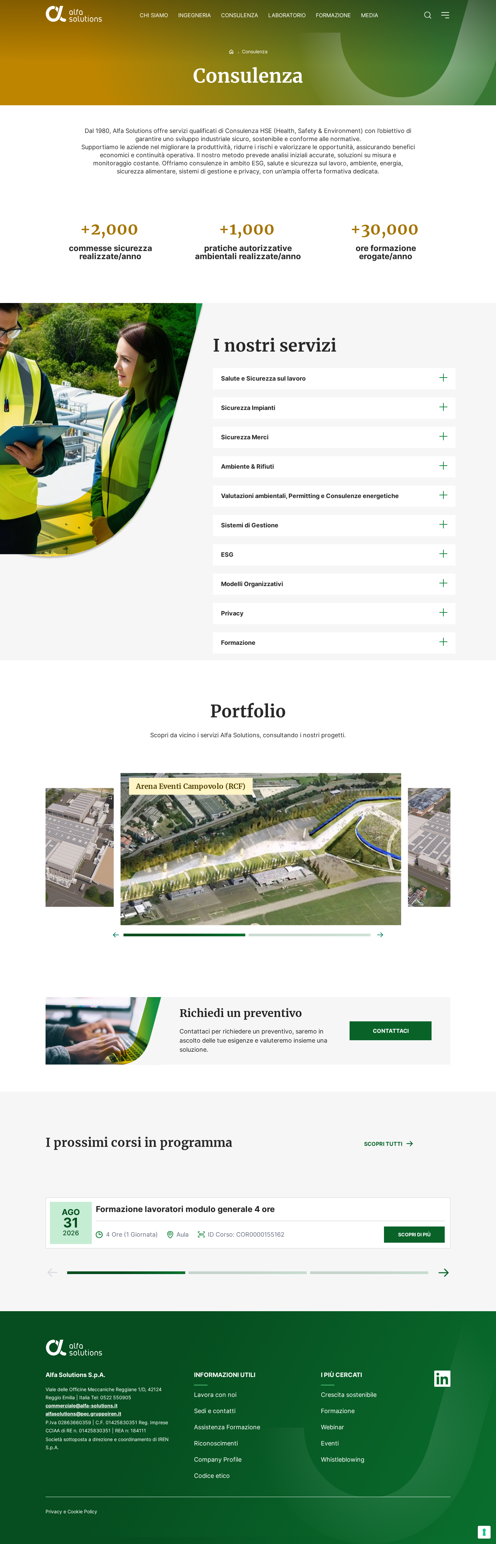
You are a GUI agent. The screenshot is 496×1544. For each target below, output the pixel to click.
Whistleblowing (343, 1459)
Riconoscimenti (216, 1443)
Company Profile (218, 1459)
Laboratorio (287, 15)
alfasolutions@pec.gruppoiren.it (83, 1413)
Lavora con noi (215, 1394)
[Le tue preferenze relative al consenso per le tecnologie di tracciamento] (484, 1532)
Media (369, 15)
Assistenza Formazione (227, 1427)
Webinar (332, 1427)
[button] (445, 15)
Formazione (333, 15)
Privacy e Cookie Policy (71, 1511)
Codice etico (212, 1475)
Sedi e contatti (215, 1410)
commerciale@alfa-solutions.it (81, 1405)
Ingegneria (194, 15)
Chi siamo (154, 15)
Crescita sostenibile (349, 1394)
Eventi (330, 1443)
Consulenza (239, 15)
